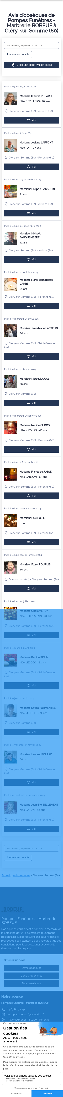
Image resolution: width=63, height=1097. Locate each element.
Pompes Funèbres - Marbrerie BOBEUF (25, 1002)
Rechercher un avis (18, 54)
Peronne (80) (46, 819)
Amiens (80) (45, 111)
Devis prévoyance (31, 975)
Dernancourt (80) (19, 579)
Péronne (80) (46, 157)
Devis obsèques (31, 967)
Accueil (6, 875)
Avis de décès (21, 875)
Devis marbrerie (31, 983)
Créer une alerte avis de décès (34, 64)
